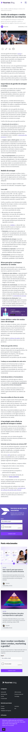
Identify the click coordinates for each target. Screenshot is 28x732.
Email (2, 518)
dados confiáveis (14, 476)
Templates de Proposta (6, 710)
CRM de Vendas (18, 692)
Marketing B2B (4, 694)
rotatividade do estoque (19, 296)
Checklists (17, 706)
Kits (15, 708)
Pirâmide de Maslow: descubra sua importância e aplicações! (13, 614)
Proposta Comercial (19, 694)
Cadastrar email (11, 533)
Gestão (6, 8)
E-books (2, 706)
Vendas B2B (3, 692)
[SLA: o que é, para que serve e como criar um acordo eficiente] (14, 556)
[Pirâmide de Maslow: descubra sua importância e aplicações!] (14, 599)
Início (2, 8)
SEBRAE (12, 225)
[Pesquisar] (25, 2)
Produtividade (4, 698)
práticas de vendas (15, 338)
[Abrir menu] (21, 2)
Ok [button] (3, 729)
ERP (9, 455)
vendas (19, 53)
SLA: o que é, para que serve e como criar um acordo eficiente (13, 570)
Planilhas (3, 708)
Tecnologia (17, 696)
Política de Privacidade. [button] (8, 725)
